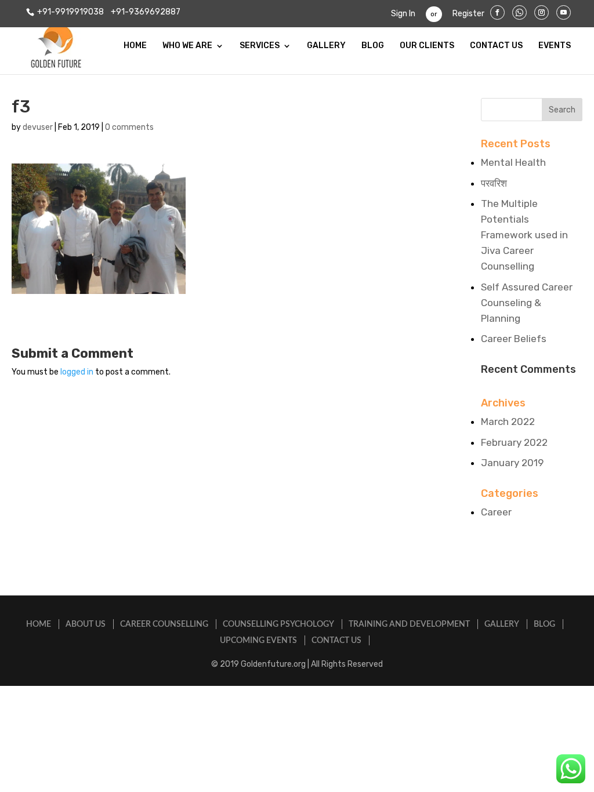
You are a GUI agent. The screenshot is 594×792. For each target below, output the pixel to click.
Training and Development (409, 624)
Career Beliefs (513, 338)
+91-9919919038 (70, 12)
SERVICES (260, 46)
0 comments (129, 127)
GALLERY (326, 46)
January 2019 (512, 462)
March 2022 (508, 421)
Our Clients (427, 46)
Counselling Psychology (278, 624)
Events (554, 46)
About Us (86, 624)
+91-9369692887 (144, 12)
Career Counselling (164, 624)
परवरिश (494, 183)
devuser (38, 127)
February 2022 (514, 442)
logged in (76, 372)
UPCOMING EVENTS (258, 641)
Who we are (187, 46)
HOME (135, 46)
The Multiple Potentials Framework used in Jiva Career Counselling (524, 235)
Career (496, 512)
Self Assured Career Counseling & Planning (527, 302)
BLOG (372, 46)
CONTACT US (496, 46)
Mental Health (513, 162)
